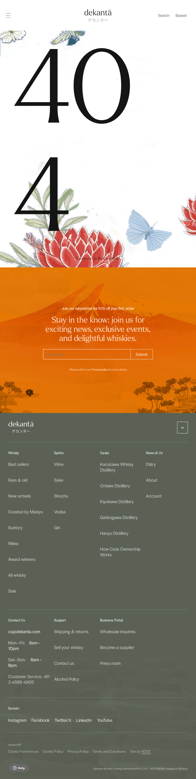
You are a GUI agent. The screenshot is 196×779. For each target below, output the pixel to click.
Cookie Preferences (23, 751)
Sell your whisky (68, 647)
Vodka (60, 512)
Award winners (21, 559)
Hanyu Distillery (114, 533)
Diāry (151, 464)
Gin (57, 527)
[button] (163, 15)
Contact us (64, 663)
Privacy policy (100, 370)
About (151, 480)
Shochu (61, 496)
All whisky (17, 575)
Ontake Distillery (115, 485)
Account (154, 496)
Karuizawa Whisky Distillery (116, 467)
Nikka (13, 543)
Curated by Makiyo (25, 512)
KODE (146, 751)
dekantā (13, 744)
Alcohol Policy (66, 679)
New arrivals (19, 496)
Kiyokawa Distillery (117, 501)
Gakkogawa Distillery (119, 517)
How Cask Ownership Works (120, 552)
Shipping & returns (71, 631)
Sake (58, 480)
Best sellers (18, 464)
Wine (59, 464)
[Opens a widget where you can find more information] (19, 768)
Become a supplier (117, 647)
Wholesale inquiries (118, 631)
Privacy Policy (78, 751)
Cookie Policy (53, 751)
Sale (12, 591)
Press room (110, 663)
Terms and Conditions (109, 751)
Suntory (15, 527)
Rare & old (18, 480)
